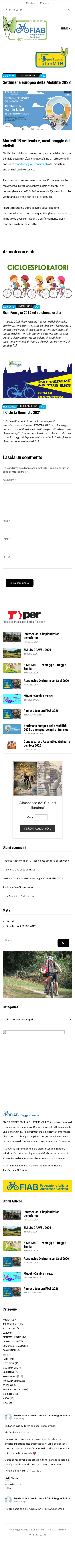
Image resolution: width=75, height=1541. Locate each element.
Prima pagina (10, 1376)
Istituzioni (8, 1363)
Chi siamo (31, 3)
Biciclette (8, 1328)
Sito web (7, 557)
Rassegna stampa (12, 1380)
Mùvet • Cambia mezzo (38, 696)
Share (10, 1488)
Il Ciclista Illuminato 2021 (22, 412)
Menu (68, 28)
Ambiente (8, 76)
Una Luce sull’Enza (25, 869)
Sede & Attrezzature (14, 1389)
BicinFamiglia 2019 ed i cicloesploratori (32, 312)
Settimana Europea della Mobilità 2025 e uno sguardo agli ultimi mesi (46, 727)
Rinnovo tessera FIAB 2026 (41, 711)
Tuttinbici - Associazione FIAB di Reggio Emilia (42, 1415)
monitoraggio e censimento (32, 164)
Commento (9, 480)
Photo (14, 1478)
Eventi (6, 1359)
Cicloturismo (25, 887)
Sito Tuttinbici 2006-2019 (21, 926)
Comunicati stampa (13, 1346)
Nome (6, 520)
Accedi (10, 921)
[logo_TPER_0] (24, 616)
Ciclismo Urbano (12, 1337)
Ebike (5, 1354)
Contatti (44, 3)
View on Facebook (13, 1484)
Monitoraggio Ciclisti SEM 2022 (45, 878)
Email (7, 539)
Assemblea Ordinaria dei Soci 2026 (46, 681)
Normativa (9, 406)
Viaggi (6, 1398)
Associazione (10, 1324)
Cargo (6, 1332)
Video (5, 1402)
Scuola (7, 1385)
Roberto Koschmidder (15, 860)
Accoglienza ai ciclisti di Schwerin (50, 860)
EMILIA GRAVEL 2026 (37, 650)
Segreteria (8, 1394)
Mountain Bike (10, 1367)
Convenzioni (9, 1350)
